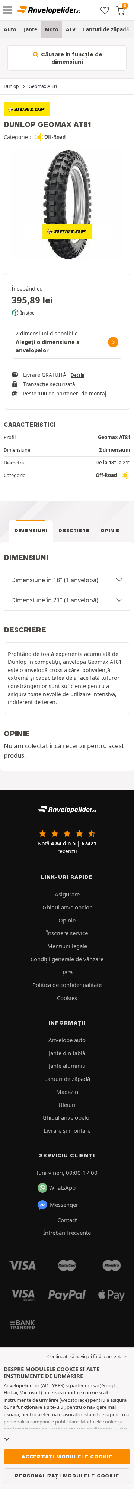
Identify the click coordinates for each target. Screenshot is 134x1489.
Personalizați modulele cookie (67, 1476)
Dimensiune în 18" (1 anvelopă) (54, 580)
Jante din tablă (67, 1053)
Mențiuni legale (67, 946)
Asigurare (67, 894)
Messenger (64, 1204)
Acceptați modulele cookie (67, 1457)
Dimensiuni (31, 530)
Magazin (67, 1091)
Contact (67, 1220)
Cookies (67, 997)
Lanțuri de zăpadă (106, 29)
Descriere (73, 530)
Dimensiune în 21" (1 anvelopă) (54, 600)
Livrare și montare (67, 1130)
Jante (30, 29)
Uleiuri (67, 1104)
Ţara (67, 972)
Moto (51, 29)
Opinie (109, 530)
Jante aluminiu (67, 1065)
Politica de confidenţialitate (67, 984)
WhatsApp (62, 1187)
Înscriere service (67, 933)
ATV (71, 29)
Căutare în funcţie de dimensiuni (70, 58)
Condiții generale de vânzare (67, 959)
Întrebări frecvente (67, 1232)
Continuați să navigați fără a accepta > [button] (87, 1356)
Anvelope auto (67, 1040)
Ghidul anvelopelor (67, 907)
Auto (10, 29)
